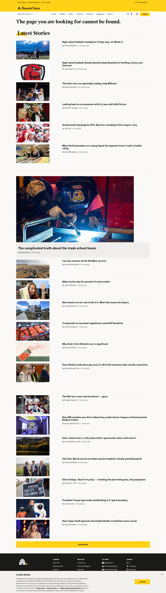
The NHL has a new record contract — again (85, 396)
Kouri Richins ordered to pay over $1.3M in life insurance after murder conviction (105, 364)
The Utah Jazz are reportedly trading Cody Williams (89, 83)
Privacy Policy (52, 588)
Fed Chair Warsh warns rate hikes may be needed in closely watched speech (102, 458)
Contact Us (81, 563)
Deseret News (22, 2)
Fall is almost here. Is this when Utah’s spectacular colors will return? (99, 438)
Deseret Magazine (34, 2)
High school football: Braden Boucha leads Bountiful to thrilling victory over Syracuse (102, 64)
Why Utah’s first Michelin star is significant (85, 344)
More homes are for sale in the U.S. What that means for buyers (95, 302)
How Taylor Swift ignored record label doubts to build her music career (99, 521)
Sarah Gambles (70, 347)
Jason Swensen (70, 285)
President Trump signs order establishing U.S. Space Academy (95, 500)
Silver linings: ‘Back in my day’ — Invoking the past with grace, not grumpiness (104, 479)
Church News (46, 2)
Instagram (132, 570)
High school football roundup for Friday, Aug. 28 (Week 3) (92, 42)
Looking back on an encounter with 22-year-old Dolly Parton (94, 104)
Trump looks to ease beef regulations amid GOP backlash (92, 323)
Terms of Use (40, 588)
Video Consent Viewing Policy (70, 588)
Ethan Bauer (25, 252)
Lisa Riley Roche (71, 306)
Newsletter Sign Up (24, 14)
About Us (56, 563)
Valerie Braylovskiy (72, 264)
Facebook (132, 566)
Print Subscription (110, 566)
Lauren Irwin (69, 504)
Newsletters (108, 563)
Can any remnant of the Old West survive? (84, 261)
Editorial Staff (58, 566)
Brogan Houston (71, 400)
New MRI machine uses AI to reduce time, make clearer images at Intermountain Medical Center (104, 419)
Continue (142, 582)
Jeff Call (68, 128)
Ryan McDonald (70, 87)
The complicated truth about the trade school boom (57, 248)
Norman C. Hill (70, 483)
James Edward (70, 45)
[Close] (162, 574)
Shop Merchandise (111, 570)
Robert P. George (71, 108)
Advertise (80, 570)
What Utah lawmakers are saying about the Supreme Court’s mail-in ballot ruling (102, 147)
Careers (55, 570)
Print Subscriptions (141, 2)
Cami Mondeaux (71, 152)
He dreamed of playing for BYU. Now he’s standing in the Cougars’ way (99, 125)
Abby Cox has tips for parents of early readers (86, 281)
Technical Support (84, 566)
